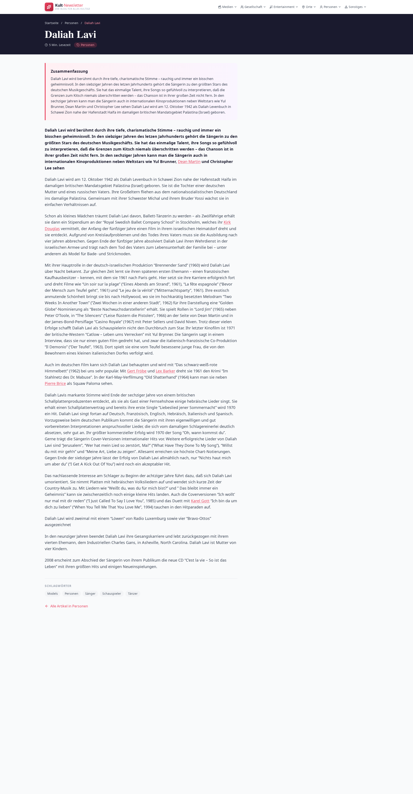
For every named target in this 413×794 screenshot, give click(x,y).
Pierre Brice (55, 383)
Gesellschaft (253, 7)
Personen (330, 7)
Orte (309, 7)
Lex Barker (165, 370)
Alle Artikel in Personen (69, 606)
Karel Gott (200, 500)
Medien (227, 7)
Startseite (52, 23)
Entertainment (284, 7)
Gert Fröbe (136, 370)
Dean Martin (189, 161)
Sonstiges (356, 7)
